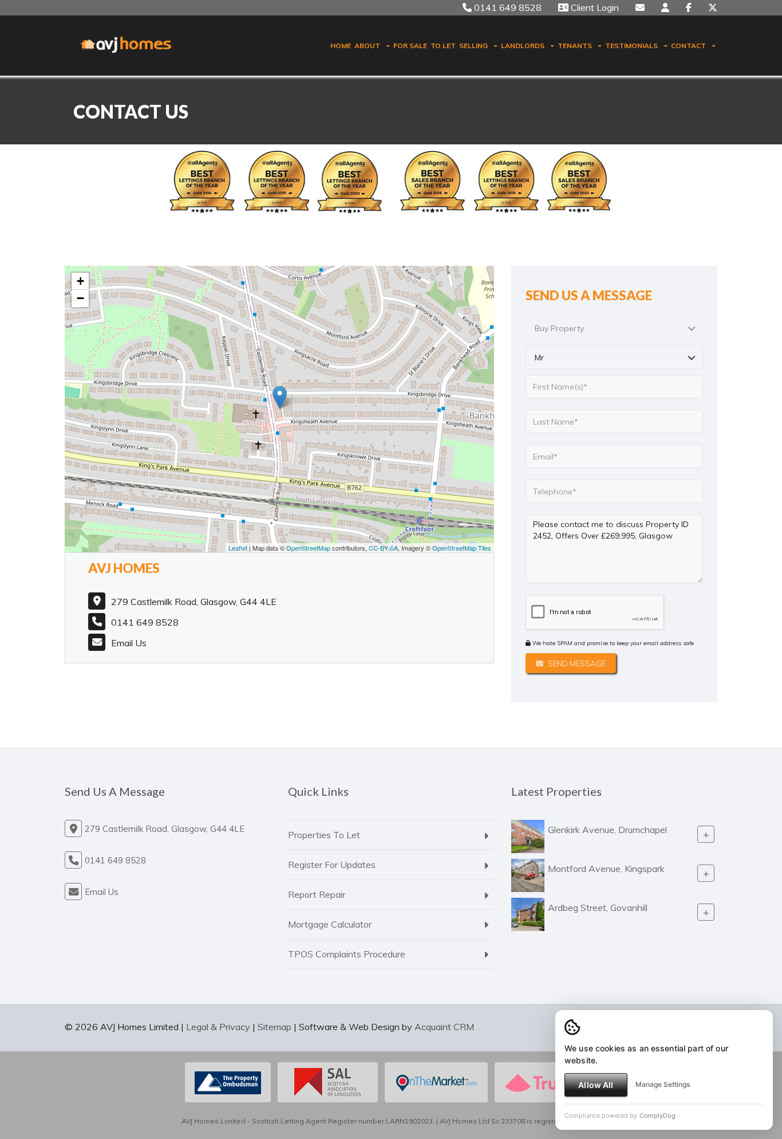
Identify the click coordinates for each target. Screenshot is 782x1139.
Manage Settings (662, 1084)
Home (340, 45)
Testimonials (631, 45)
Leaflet (237, 547)
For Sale (410, 45)
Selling (473, 45)
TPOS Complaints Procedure (346, 954)
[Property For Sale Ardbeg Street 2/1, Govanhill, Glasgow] (527, 913)
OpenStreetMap (308, 547)
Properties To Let (324, 834)
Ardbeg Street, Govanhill (597, 907)
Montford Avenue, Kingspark (606, 868)
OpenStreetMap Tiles (461, 547)
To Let (443, 45)
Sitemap (274, 1026)
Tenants (575, 45)
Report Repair (316, 894)
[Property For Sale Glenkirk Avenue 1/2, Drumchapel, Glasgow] (527, 835)
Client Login (593, 7)
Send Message (576, 663)
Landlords (522, 45)
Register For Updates (332, 864)
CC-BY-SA (383, 547)
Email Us (129, 643)
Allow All (595, 1085)
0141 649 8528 (507, 7)
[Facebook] (689, 7)
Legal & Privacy (218, 1026)
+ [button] (80, 281)
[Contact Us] (665, 7)
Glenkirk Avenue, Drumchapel (607, 829)
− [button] (80, 298)
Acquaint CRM (444, 1026)
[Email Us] (640, 7)
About (367, 45)
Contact (688, 45)
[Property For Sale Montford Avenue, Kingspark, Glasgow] (527, 874)
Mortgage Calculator (330, 924)
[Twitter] (712, 7)
